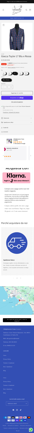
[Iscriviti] (26, 404)
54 (21, 74)
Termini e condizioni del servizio (11, 428)
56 (26, 73)
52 (14, 73)
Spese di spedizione (12, 67)
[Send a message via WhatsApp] (31, 430)
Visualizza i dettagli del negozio (11, 112)
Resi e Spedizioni (7, 366)
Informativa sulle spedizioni (26, 428)
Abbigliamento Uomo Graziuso (16, 423)
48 (4, 74)
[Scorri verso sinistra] (13, 278)
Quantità (3, 83)
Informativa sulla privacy (25, 425)
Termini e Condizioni (8, 363)
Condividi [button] (5, 127)
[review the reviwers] (28, 153)
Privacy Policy (7, 359)
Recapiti (18, 430)
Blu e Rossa (6, 79)
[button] (3, 10)
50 (10, 74)
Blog (4, 370)
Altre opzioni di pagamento (17, 101)
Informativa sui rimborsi (13, 425)
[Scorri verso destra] (20, 278)
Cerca (4, 355)
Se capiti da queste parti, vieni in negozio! (17, 320)
